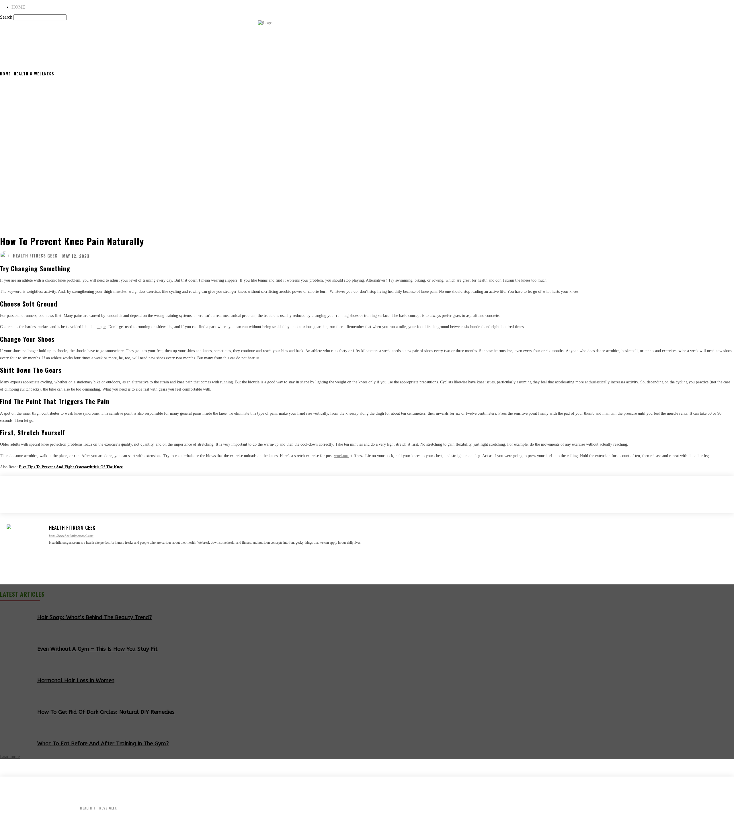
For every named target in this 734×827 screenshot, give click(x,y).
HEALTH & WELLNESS (34, 74)
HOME (18, 7)
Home (5, 74)
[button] (727, 56)
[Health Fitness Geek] (5, 255)
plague (100, 327)
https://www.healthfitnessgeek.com (71, 535)
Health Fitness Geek (35, 255)
